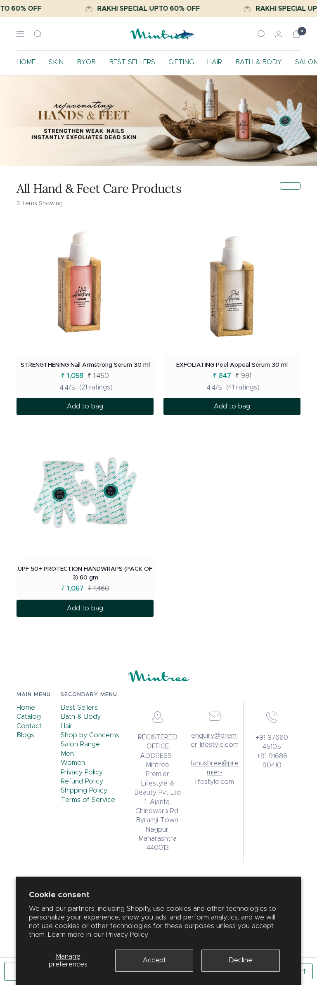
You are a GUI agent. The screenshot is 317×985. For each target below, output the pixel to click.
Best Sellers (79, 707)
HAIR (214, 62)
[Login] (278, 34)
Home (26, 707)
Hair (67, 726)
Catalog (29, 716)
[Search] (37, 34)
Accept (154, 960)
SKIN (56, 62)
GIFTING (181, 62)
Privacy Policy (127, 934)
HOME (26, 62)
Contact (29, 726)
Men (67, 753)
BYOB (86, 62)
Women (73, 763)
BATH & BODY (258, 62)
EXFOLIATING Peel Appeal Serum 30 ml (232, 365)
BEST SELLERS (132, 62)
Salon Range (80, 744)
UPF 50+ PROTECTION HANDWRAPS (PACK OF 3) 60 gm (85, 573)
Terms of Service (88, 800)
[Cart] (296, 34)
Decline (240, 960)
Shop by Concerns (90, 735)
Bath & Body (81, 716)
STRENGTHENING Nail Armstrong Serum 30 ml (85, 365)
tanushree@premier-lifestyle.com (214, 772)
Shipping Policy (84, 790)
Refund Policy (82, 781)
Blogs (25, 735)
